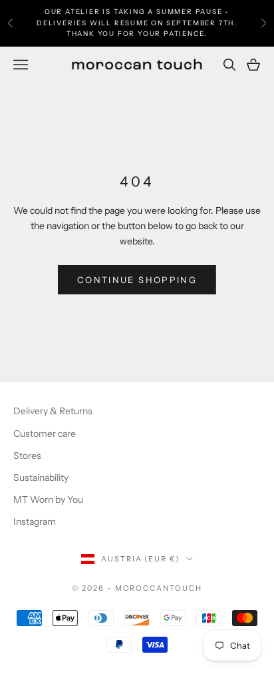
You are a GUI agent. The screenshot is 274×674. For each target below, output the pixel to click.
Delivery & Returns (52, 411)
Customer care (44, 434)
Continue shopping (137, 279)
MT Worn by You (48, 500)
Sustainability (40, 478)
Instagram (34, 521)
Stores (27, 456)
